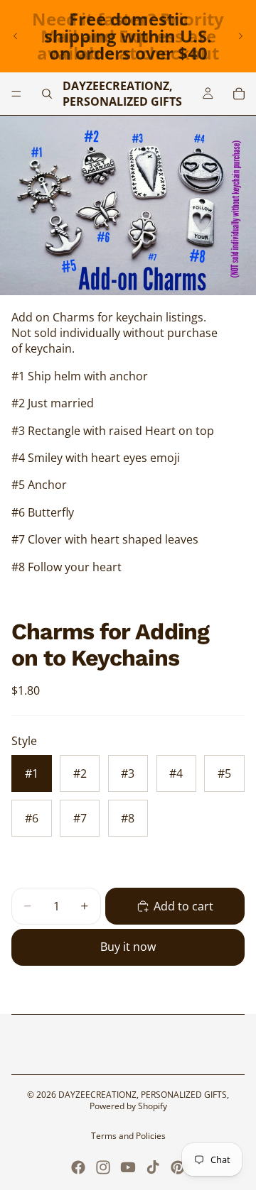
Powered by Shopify (128, 1106)
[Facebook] (78, 1167)
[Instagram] (103, 1167)
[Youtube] (128, 1167)
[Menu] (16, 93)
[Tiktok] (152, 1167)
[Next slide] (240, 36)
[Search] (47, 93)
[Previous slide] (15, 36)
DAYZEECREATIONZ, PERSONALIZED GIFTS (142, 1095)
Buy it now (128, 946)
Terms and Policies (128, 1136)
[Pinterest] (177, 1167)
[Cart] (239, 93)
